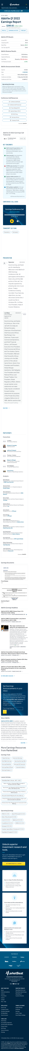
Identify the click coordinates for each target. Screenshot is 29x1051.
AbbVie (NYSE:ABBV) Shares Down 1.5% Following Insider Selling (12, 612)
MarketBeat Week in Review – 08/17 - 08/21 (11, 780)
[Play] (12, 221)
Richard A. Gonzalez (12, 445)
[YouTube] (13, 983)
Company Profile (15, 120)
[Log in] (26, 4)
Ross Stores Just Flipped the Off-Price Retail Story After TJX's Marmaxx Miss (14, 788)
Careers (3, 997)
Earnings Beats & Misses (7, 767)
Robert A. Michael (11, 460)
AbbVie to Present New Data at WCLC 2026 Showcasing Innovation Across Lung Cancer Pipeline (13, 668)
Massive (9, 1043)
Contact (3, 999)
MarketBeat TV (19, 994)
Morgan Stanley (6, 488)
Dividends (18, 1009)
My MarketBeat (4, 1013)
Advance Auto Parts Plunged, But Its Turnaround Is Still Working (14, 803)
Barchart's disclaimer (19, 1048)
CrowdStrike (7, 823)
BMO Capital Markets (18, 538)
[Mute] (17, 221)
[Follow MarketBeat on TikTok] (18, 983)
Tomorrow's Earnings (17, 758)
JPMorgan (14, 511)
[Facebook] (12, 983)
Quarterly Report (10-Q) (15, 111)
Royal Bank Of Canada (9, 832)
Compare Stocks (4, 1009)
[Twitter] (10, 983)
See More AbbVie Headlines (7, 676)
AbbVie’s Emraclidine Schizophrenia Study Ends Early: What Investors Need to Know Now (14, 652)
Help (5, 1001)
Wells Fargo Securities (9, 482)
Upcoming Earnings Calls (20, 761)
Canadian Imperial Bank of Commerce (13, 829)
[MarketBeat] (14, 4)
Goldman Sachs (20, 522)
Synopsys (7, 826)
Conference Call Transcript (15, 104)
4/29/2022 (25, 72)
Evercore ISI (10, 551)
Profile (4, 30)
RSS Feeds (3, 1028)
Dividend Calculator (5, 1011)
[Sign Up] (5, 712)
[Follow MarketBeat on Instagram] (17, 983)
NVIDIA (20, 823)
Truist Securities (6, 544)
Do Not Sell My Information (7, 1024)
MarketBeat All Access (20, 990)
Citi (8, 506)
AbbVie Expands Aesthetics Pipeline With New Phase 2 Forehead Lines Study (14, 660)
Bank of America (16, 534)
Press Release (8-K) (15, 108)
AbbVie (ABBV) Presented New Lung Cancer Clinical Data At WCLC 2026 (13, 619)
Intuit (6, 820)
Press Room (3, 995)
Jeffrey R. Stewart (11, 450)
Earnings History (13, 30)
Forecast (23, 30)
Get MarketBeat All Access (13, 863)
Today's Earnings (6, 758)
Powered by (20, 123)
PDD (5, 813)
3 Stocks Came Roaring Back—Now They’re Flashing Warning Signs (14, 792)
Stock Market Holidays (20, 1015)
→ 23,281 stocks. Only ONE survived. (11, 11)
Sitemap (3, 1032)
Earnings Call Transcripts (19, 764)
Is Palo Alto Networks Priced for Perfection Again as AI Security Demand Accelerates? (14, 799)
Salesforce (17, 820)
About (2, 990)
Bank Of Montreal (18, 813)
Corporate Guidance (20, 767)
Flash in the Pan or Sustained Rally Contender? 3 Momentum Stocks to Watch (14, 784)
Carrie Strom (10, 470)
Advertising (3, 1020)
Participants (15, 232)
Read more (5, 408)
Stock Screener (4, 1015)
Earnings (17, 1011)
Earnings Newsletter (6, 764)
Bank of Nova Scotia (9, 816)
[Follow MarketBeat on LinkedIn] (15, 983)
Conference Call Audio (15, 101)
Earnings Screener (6, 770)
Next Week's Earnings (7, 761)
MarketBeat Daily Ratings (21, 992)
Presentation (7, 232)
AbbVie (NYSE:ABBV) (7, 721)
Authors (3, 994)
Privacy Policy (4, 1026)
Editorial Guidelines (5, 992)
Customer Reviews (20, 995)
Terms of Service (5, 1030)
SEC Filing (15, 114)
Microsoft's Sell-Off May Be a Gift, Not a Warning (12, 795)
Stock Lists (3, 1007)
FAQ (2, 1001)
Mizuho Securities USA (8, 528)
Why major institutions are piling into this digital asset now (19, 626)
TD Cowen (5, 500)
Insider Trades (19, 1013)
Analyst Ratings (19, 1007)
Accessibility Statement (6, 1022)
